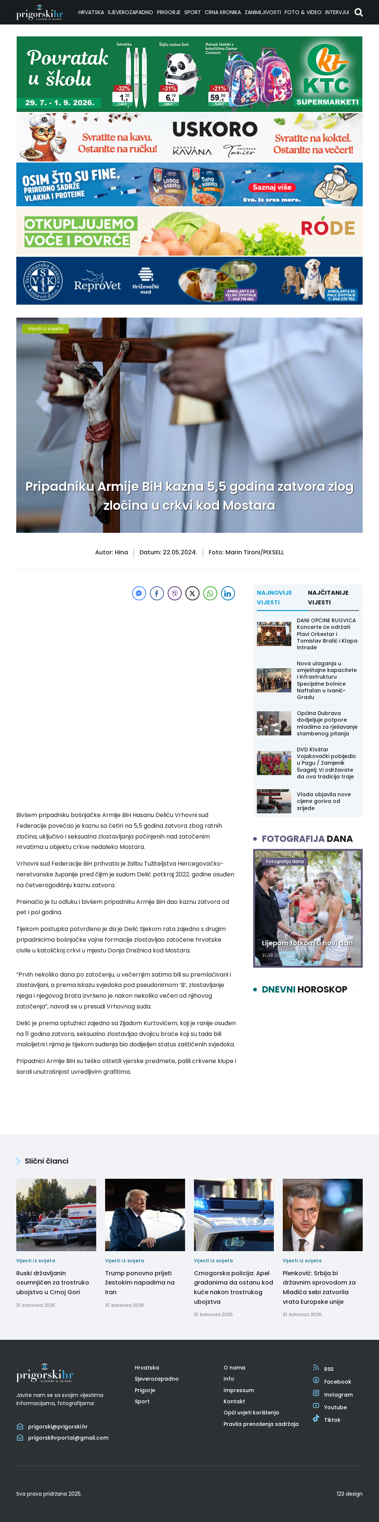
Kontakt (234, 1401)
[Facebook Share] (157, 593)
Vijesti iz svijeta (45, 328)
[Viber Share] (175, 593)
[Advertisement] (126, 654)
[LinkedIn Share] (228, 593)
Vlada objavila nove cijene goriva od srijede (324, 801)
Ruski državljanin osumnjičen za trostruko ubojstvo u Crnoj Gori (52, 1282)
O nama (234, 1367)
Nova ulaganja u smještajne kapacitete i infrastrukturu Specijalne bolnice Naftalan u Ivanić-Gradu (327, 680)
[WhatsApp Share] (210, 593)
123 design (350, 1494)
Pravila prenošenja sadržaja (261, 1424)
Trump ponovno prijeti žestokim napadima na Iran (140, 1282)
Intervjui (337, 12)
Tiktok (332, 1420)
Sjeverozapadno (130, 12)
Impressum (239, 1390)
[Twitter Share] (192, 593)
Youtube (335, 1407)
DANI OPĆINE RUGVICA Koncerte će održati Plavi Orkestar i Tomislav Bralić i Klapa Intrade (327, 634)
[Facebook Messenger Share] (139, 593)
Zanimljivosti (263, 12)
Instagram (338, 1394)
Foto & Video (303, 12)
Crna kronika (223, 12)
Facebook (337, 1381)
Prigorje (169, 12)
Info (229, 1378)
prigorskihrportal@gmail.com (68, 1437)
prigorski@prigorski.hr (58, 1426)
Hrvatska (91, 12)
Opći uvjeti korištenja (251, 1412)
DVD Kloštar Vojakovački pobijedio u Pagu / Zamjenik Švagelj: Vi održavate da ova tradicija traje (326, 763)
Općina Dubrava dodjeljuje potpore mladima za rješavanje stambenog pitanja (327, 723)
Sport (192, 12)
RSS (328, 1369)
